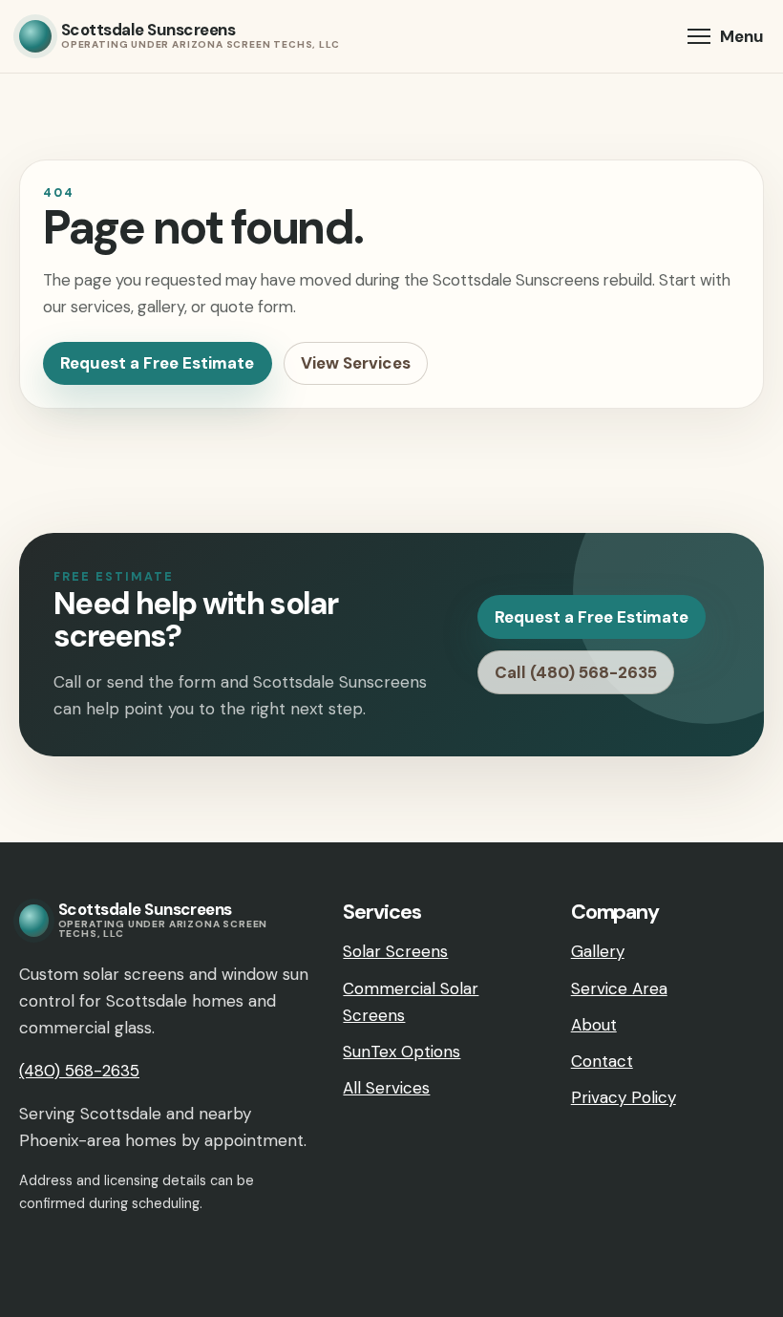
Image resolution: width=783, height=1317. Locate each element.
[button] (726, 36)
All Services (386, 1087)
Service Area (619, 988)
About (594, 1024)
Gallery (597, 951)
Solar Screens (395, 951)
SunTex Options (401, 1051)
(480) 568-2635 (79, 1070)
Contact (602, 1061)
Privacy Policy (623, 1097)
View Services (356, 362)
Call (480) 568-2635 (576, 672)
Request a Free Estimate (157, 362)
